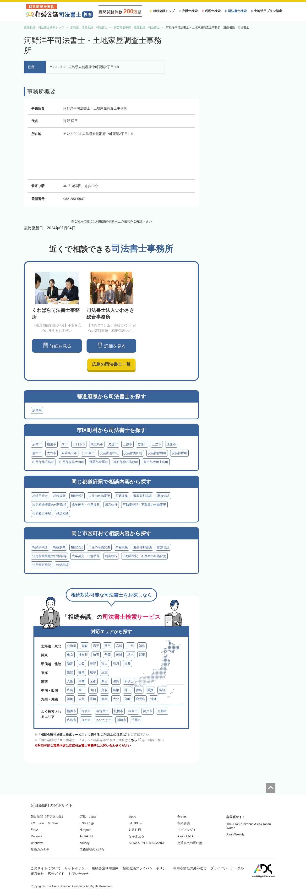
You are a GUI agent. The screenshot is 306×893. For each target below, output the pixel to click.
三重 (104, 672)
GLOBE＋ (135, 823)
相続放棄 (59, 496)
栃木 (130, 654)
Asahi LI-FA (185, 836)
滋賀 (116, 681)
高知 (162, 690)
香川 (127, 690)
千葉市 (136, 720)
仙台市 (86, 720)
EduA (34, 830)
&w (41, 823)
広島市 (37, 444)
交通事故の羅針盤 (189, 843)
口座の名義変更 (99, 496)
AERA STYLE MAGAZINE (147, 843)
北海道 (71, 646)
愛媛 (150, 690)
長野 (93, 663)
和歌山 (129, 681)
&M (33, 823)
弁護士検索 (190, 11)
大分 (116, 699)
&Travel (53, 823)
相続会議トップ (164, 11)
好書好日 (135, 830)
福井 (127, 663)
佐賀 (81, 699)
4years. (182, 816)
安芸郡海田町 (133, 453)
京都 (93, 681)
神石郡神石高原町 (125, 462)
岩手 (96, 646)
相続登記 (77, 496)
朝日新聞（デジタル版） (48, 816)
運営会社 (37, 874)
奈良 (104, 681)
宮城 (119, 646)
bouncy (85, 843)
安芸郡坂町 (179, 453)
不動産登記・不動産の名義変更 (144, 504)
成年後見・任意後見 (86, 504)
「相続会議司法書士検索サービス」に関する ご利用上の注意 (80, 734)
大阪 (70, 681)
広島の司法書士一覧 (111, 364)
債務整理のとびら (92, 849)
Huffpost (85, 830)
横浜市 (71, 711)
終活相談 (62, 513)
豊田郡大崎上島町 (155, 462)
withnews (37, 843)
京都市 (162, 711)
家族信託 (163, 496)
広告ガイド (56, 874)
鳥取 (104, 690)
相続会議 (183, 823)
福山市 (51, 444)
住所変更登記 (41, 513)
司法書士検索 (237, 11)
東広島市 (97, 444)
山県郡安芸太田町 (71, 462)
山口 (93, 690)
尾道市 (113, 444)
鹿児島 (140, 699)
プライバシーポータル (227, 868)
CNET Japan (88, 816)
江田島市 (88, 453)
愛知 (70, 672)
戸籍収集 (121, 496)
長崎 (93, 699)
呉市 (64, 444)
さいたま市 (104, 720)
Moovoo (36, 836)
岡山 (81, 690)
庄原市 (171, 444)
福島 (142, 646)
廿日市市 (79, 444)
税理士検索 (213, 11)
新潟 (70, 663)
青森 (85, 646)
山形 (130, 646)
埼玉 (96, 654)
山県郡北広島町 (43, 462)
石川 (116, 663)
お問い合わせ (78, 874)
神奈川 (83, 654)
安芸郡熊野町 (157, 453)
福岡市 (133, 711)
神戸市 (147, 711)
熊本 (104, 699)
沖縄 (153, 699)
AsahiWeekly (235, 834)
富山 (104, 663)
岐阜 (93, 672)
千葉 (107, 654)
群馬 (142, 654)
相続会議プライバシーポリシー (145, 868)
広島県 (37, 410)
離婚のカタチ (40, 849)
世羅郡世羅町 (98, 462)
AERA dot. (87, 836)
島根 (116, 690)
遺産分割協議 (142, 496)
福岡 (70, 699)
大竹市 (51, 453)
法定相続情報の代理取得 (49, 504)
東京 (70, 654)
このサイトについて (46, 868)
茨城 (119, 654)
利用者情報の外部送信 (190, 868)
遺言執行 (111, 504)
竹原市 (142, 444)
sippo (132, 816)
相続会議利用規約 (105, 868)
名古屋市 (102, 711)
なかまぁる (136, 836)
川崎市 (121, 720)
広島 (70, 690)
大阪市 (86, 711)
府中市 (37, 453)
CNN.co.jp (87, 823)
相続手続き (40, 496)
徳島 (139, 690)
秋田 (107, 646)
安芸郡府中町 (109, 453)
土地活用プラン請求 (268, 11)
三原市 (127, 444)
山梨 (81, 663)
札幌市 (118, 711)
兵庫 (81, 681)
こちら (132, 740)
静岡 (81, 672)
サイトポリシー (76, 868)
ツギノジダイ (186, 830)
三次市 (156, 444)
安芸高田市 (69, 453)
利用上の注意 (120, 221)
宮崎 (127, 699)
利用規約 (102, 221)
